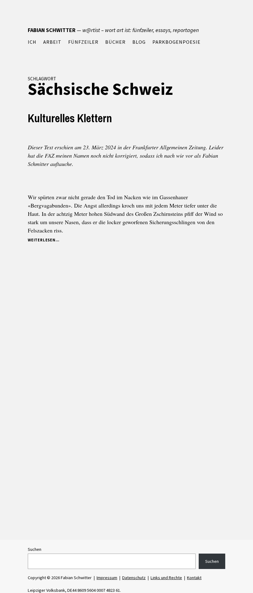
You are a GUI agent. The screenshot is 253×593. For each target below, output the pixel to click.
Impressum (107, 577)
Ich (32, 42)
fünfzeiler (83, 42)
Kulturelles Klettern (70, 118)
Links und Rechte (166, 577)
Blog (139, 42)
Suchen (34, 549)
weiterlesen (43, 240)
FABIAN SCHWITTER (52, 30)
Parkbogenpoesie (176, 42)
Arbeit (52, 42)
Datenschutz (134, 577)
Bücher (115, 42)
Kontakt (194, 577)
